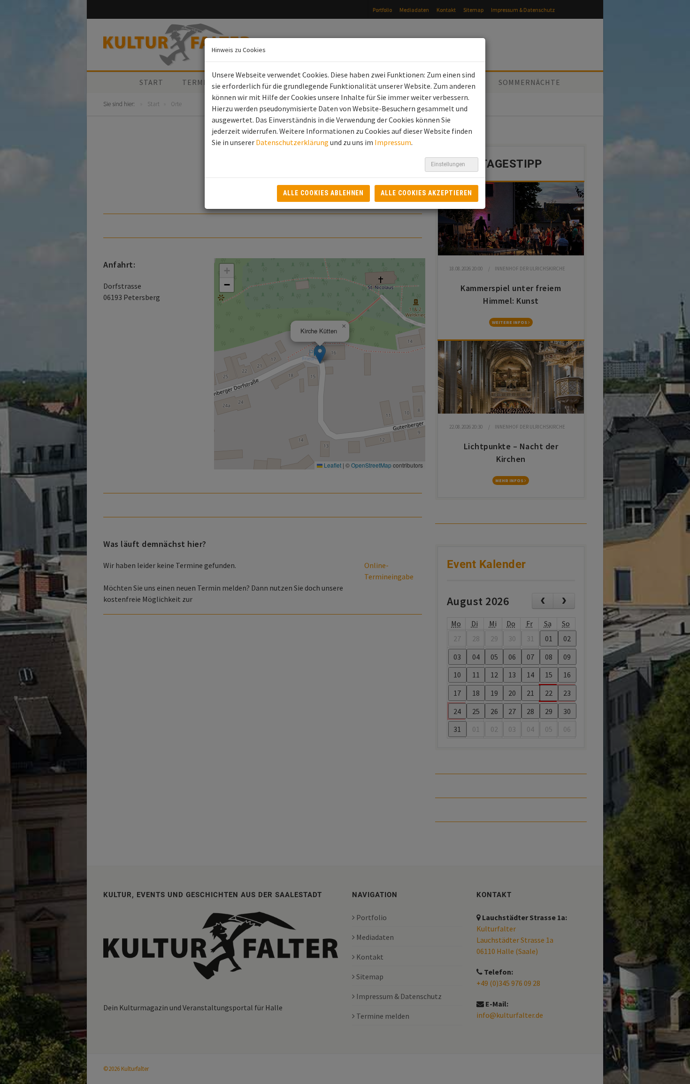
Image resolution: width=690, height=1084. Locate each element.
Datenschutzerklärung (292, 142)
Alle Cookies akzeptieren (426, 193)
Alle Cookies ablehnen (323, 193)
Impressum (393, 142)
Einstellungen (449, 164)
